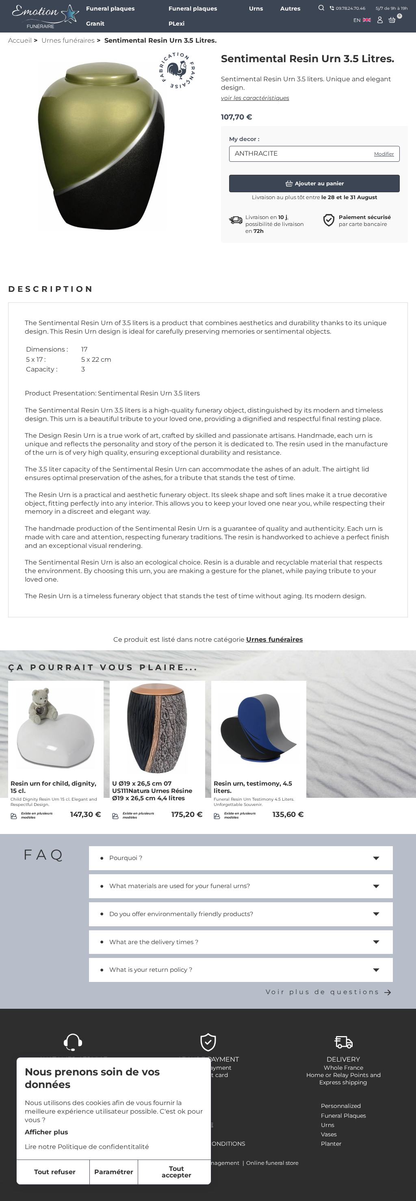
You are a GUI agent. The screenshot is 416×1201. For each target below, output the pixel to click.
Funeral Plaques (343, 1115)
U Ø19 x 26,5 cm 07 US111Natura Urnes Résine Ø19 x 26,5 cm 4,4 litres (152, 791)
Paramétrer (113, 1172)
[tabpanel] (101, 145)
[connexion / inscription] (380, 20)
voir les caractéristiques (255, 98)
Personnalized (341, 1106)
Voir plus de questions (323, 992)
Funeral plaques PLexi (193, 16)
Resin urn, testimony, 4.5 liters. (253, 787)
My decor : (244, 139)
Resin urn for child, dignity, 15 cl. (53, 787)
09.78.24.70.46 (350, 8)
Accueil (20, 40)
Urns (256, 8)
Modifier (384, 154)
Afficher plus (46, 1132)
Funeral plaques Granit (110, 16)
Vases (329, 1134)
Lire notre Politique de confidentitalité (87, 1147)
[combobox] (362, 20)
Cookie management (211, 1163)
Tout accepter (176, 1172)
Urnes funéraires (68, 40)
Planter (331, 1143)
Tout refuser (55, 1172)
